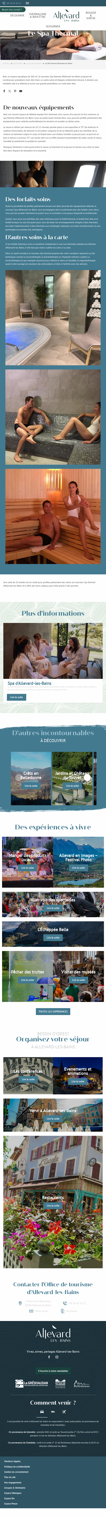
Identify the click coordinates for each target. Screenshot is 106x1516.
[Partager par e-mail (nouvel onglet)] (20, 92)
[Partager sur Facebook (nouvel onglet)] (4, 92)
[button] (53, 174)
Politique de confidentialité (17, 1466)
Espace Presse (10, 1503)
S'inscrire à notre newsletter (53, 1370)
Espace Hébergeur (12, 1493)
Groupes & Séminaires (14, 1487)
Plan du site (9, 1477)
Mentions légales (12, 1461)
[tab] (41, 1412)
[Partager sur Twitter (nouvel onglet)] (9, 92)
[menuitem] (17, 15)
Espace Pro (9, 1498)
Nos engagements (12, 1482)
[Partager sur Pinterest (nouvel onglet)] (15, 92)
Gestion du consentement (16, 1471)
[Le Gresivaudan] (31, 1384)
